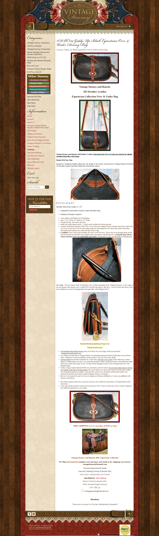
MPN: (85, 484)
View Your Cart (121, 26)
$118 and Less (33, 66)
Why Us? (30, 165)
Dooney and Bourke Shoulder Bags (39, 62)
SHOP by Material (34, 46)
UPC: (91, 487)
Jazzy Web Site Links (35, 162)
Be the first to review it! (108, 504)
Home (29, 116)
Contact (30, 119)
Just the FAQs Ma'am (35, 156)
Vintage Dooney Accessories (38, 49)
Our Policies (32, 131)
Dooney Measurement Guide (94, 468)
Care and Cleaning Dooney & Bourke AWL (95, 471)
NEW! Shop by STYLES (36, 57)
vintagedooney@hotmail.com (71, 353)
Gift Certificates (33, 100)
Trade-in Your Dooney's (36, 137)
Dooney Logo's (33, 168)
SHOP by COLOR (34, 72)
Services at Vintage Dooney (38, 140)
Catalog (30, 150)
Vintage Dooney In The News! (39, 143)
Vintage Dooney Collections (38, 43)
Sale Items (31, 106)
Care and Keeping (34, 153)
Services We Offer (34, 97)
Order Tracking (33, 146)
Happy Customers (34, 134)
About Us (31, 122)
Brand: (85, 481)
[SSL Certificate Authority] (108, 535)
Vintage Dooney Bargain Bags (39, 69)
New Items (31, 103)
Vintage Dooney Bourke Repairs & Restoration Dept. (38, 127)
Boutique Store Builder (44, 527)
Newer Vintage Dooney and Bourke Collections (38, 53)
